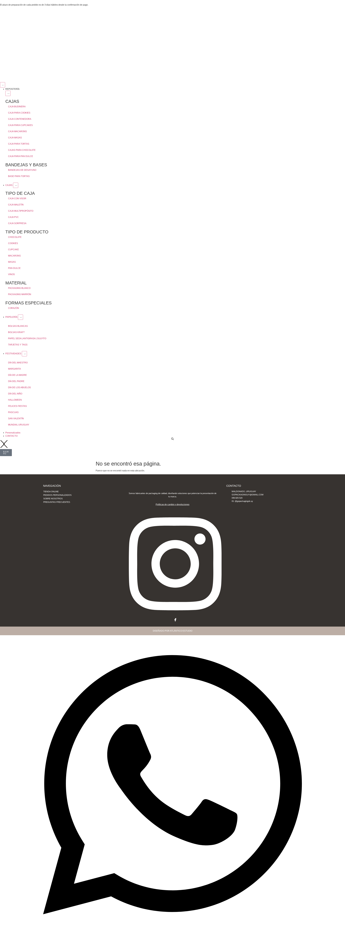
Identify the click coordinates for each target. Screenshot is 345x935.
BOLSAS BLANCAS (18, 326)
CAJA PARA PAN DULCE (20, 156)
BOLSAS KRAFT (16, 332)
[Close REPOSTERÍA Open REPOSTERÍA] (8, 93)
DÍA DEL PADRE (16, 381)
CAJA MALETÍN (16, 205)
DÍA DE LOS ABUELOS (19, 387)
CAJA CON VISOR (17, 198)
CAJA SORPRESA (17, 223)
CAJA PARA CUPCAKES (20, 125)
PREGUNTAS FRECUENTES (56, 502)
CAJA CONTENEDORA (19, 119)
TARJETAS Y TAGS (17, 345)
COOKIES (13, 243)
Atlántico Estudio (181, 631)
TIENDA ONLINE (51, 491)
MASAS (12, 262)
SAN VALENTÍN (16, 418)
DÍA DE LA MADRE (17, 375)
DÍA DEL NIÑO (15, 394)
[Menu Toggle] (2, 84)
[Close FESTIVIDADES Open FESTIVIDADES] (24, 353)
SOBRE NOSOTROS (53, 498)
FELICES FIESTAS (17, 406)
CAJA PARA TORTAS (18, 144)
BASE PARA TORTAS (19, 176)
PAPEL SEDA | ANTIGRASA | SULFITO (27, 338)
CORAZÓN (13, 308)
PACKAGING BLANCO (19, 288)
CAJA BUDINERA (17, 106)
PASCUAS (13, 412)
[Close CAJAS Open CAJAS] (15, 185)
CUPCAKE (13, 249)
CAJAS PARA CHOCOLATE (22, 150)
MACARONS (14, 256)
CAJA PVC (13, 217)
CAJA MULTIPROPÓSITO (20, 211)
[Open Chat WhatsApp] (172, 932)
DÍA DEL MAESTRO (18, 362)
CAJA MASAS (15, 137)
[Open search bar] (172, 439)
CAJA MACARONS (17, 131)
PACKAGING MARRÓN (19, 294)
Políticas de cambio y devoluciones (172, 504)
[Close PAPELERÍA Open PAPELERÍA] (20, 317)
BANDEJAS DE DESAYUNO (22, 170)
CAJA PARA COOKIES (19, 113)
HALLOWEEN (15, 400)
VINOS (11, 274)
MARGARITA (14, 369)
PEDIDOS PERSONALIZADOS (57, 495)
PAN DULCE (14, 268)
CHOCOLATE (15, 237)
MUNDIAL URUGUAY (18, 425)
